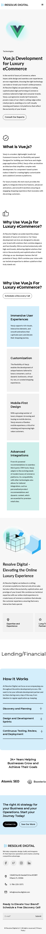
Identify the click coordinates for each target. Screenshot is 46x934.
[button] (42, 4)
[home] (14, 4)
